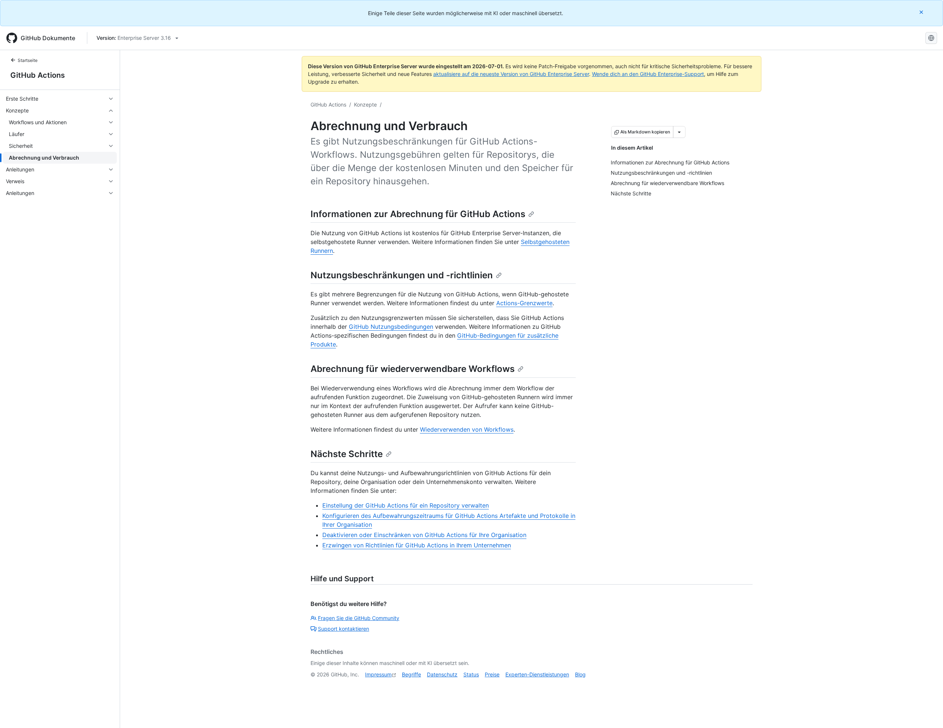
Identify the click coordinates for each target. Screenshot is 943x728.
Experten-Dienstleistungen (537, 674)
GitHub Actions (37, 75)
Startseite (28, 60)
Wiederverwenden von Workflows (466, 429)
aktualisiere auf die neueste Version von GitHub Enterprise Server (511, 74)
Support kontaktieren (343, 629)
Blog (580, 674)
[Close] (922, 12)
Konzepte (365, 104)
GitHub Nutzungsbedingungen (391, 326)
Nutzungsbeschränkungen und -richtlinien (402, 275)
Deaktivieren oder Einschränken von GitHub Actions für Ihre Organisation (424, 535)
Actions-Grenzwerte (524, 303)
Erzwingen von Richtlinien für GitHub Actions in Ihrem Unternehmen (416, 545)
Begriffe (411, 674)
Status (471, 674)
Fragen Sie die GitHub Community (358, 618)
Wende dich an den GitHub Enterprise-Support (648, 74)
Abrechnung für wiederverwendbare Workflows (413, 368)
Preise (492, 674)
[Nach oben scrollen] (926, 711)
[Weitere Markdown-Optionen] (679, 132)
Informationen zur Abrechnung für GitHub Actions (418, 214)
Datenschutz (442, 674)
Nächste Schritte (347, 454)
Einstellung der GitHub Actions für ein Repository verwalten (405, 505)
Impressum (378, 674)
